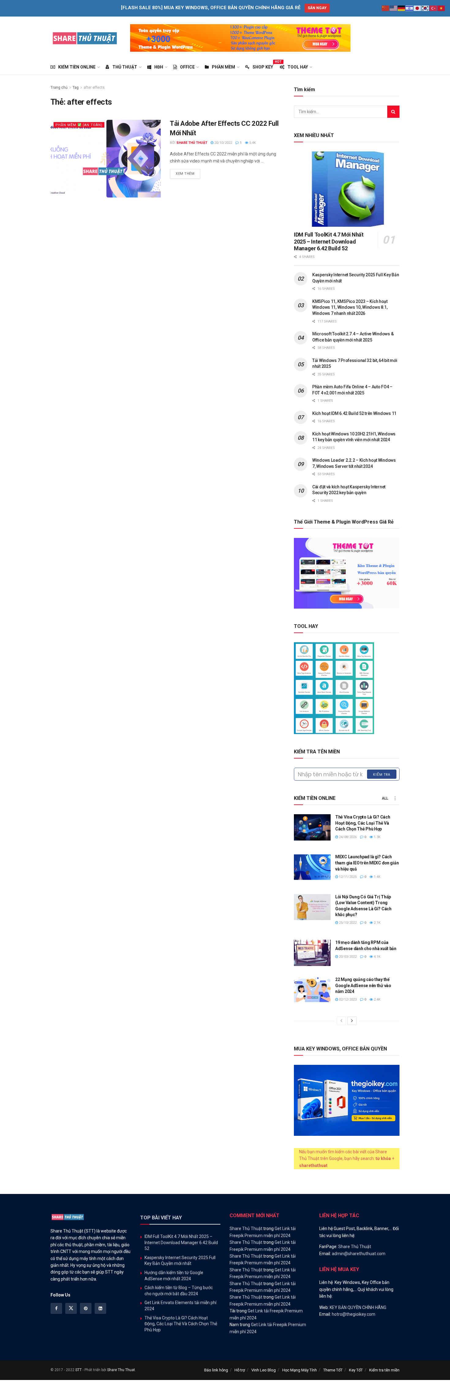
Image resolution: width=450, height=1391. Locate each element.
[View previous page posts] (341, 1020)
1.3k (377, 837)
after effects (94, 87)
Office (187, 67)
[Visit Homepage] (85, 38)
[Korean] (425, 8)
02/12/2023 (347, 999)
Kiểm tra (381, 774)
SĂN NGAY (317, 8)
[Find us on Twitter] (71, 1308)
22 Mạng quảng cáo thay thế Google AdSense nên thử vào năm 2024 (363, 985)
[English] (394, 8)
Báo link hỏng (216, 1370)
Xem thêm (188, 173)
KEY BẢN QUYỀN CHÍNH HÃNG (358, 1307)
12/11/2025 (347, 877)
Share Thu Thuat (121, 1370)
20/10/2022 (222, 143)
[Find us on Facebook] (56, 1308)
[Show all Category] (394, 798)
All (385, 798)
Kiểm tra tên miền (384, 1370)
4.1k (377, 957)
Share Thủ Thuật (191, 143)
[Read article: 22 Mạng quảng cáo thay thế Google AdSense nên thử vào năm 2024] (312, 990)
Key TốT (356, 1370)
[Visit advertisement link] (240, 38)
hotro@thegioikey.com (353, 1314)
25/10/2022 (347, 923)
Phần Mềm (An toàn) (79, 125)
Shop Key (263, 66)
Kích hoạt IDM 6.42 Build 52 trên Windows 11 (354, 413)
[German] (402, 8)
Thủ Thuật (124, 67)
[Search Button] (393, 112)
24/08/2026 (347, 837)
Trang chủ (59, 87)
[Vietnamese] (441, 8)
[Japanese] (418, 8)
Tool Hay (297, 67)
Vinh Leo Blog (263, 1370)
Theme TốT (333, 1370)
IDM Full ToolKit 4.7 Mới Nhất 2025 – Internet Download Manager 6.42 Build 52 (329, 241)
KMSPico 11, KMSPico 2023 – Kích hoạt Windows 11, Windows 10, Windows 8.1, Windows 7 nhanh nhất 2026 (350, 307)
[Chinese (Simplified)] (386, 8)
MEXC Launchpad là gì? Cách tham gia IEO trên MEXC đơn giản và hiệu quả (367, 862)
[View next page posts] (352, 1020)
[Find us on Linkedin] (100, 1308)
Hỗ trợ (239, 1370)
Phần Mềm (223, 67)
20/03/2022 (347, 957)
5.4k (252, 143)
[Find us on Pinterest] (86, 1308)
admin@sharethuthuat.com (358, 1253)
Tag (76, 87)
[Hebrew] (410, 8)
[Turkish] (433, 8)
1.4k (377, 877)
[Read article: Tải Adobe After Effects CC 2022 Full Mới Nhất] (106, 158)
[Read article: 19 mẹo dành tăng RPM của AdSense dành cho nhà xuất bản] (312, 953)
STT (78, 1370)
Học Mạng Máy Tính (299, 1370)
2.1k (377, 923)
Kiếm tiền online (77, 67)
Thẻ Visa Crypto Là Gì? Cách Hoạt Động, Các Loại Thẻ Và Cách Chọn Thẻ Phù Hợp (362, 823)
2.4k (377, 999)
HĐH (158, 67)
